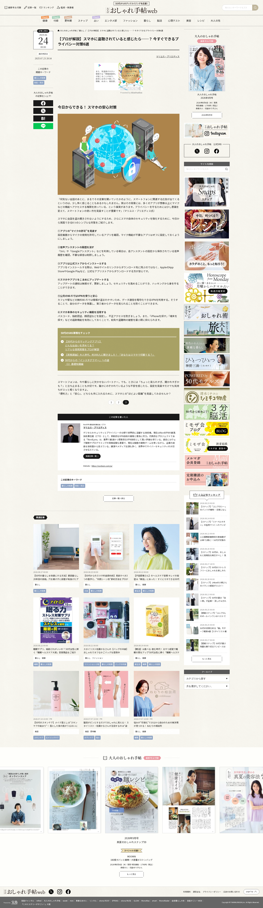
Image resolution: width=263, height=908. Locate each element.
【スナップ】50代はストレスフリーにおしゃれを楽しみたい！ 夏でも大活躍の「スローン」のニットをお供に (213, 572)
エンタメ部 (111, 20)
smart (154, 900)
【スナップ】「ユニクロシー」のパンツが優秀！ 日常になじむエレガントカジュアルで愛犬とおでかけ (213, 511)
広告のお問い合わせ (231, 892)
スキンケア (38, 737)
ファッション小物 (91, 664)
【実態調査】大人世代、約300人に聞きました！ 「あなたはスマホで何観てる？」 (110, 354)
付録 (56, 20)
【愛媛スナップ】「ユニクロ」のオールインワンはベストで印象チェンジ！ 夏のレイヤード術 (213, 617)
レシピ (201, 20)
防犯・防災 (38, 82)
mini (72, 900)
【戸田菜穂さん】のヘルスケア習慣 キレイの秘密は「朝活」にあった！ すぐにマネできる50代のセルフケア (156, 579)
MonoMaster (164, 900)
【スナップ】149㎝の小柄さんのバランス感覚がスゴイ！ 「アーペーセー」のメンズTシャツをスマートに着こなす (213, 587)
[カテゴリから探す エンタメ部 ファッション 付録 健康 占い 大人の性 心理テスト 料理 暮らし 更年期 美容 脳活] (207, 679)
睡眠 (36, 664)
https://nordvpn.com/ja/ (102, 466)
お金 (86, 590)
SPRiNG (115, 900)
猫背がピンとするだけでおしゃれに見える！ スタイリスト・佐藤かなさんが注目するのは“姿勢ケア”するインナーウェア (106, 726)
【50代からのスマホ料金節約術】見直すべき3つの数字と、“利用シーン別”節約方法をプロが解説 (106, 579)
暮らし (147, 20)
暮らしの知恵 (39, 78)
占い (96, 20)
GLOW (136, 900)
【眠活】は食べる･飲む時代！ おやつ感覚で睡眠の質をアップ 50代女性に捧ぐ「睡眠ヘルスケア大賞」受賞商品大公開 (156, 652)
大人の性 (215, 20)
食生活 (137, 590)
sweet (65, 900)
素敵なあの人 (81, 900)
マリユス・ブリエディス (167, 56)
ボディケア (88, 737)
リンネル (93, 900)
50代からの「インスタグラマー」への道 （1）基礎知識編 (87, 362)
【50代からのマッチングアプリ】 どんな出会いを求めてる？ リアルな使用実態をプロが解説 (83, 345)
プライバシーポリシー (212, 892)
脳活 (159, 20)
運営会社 (196, 892)
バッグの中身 (120, 664)
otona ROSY (104, 900)
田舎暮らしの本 (178, 900)
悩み (98, 737)
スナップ (83, 20)
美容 (188, 20)
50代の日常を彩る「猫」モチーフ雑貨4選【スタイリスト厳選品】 (213, 631)
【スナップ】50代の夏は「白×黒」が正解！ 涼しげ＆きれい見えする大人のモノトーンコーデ (213, 602)
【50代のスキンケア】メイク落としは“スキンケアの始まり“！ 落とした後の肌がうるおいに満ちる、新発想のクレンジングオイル (55, 726)
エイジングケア (52, 737)
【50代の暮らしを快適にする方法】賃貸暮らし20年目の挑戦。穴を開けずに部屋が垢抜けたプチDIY (55, 579)
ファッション (130, 20)
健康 (45, 20)
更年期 (68, 20)
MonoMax (145, 900)
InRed (39, 900)
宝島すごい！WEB (194, 900)
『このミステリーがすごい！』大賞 (36, 904)
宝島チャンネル (27, 900)
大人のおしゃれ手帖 (52, 900)
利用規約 (187, 892)
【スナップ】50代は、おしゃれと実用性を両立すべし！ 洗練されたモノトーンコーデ (213, 555)
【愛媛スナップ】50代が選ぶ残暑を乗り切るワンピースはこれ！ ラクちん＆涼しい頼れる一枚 (213, 648)
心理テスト (174, 20)
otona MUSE (126, 900)
